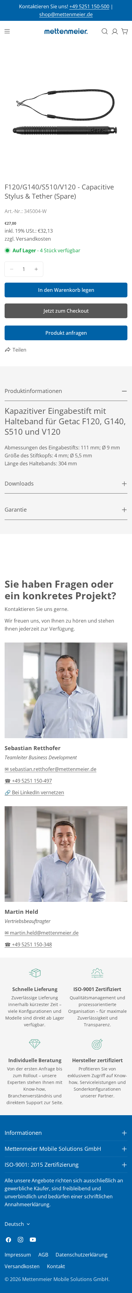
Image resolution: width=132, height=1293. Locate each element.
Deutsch (14, 1224)
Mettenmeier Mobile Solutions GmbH (65, 1279)
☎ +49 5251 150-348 (28, 944)
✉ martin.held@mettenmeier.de (42, 932)
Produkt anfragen (66, 333)
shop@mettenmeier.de (66, 14)
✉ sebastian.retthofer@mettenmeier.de (50, 769)
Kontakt (56, 1266)
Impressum (18, 1254)
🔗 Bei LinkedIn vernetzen (34, 792)
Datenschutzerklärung (81, 1254)
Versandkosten (22, 1266)
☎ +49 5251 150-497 (28, 780)
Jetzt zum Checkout (66, 310)
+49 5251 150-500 (89, 6)
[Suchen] (105, 31)
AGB (43, 1254)
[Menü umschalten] (7, 31)
